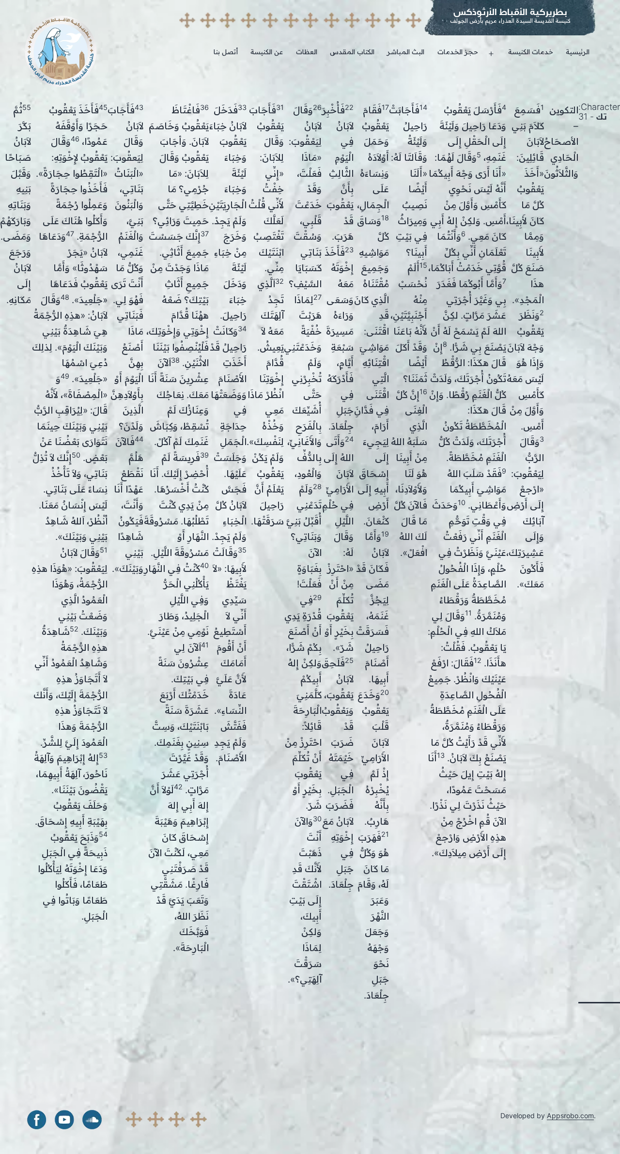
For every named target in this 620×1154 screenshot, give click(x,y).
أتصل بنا (226, 51)
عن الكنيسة (266, 51)
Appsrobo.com (570, 1115)
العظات (306, 51)
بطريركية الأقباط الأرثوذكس (510, 12)
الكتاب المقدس (352, 51)
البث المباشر (405, 51)
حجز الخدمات (457, 51)
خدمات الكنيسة (530, 51)
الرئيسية (577, 51)
